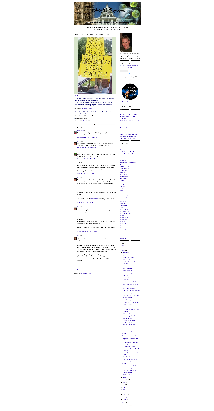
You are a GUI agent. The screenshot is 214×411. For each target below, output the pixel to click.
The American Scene (124, 211)
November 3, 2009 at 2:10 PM (87, 158)
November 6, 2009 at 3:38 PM (87, 215)
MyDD (121, 191)
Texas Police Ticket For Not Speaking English (91, 34)
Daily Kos (122, 158)
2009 (122, 250)
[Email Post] (88, 120)
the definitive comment (86, 108)
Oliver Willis (123, 199)
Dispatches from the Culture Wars (128, 162)
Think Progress (123, 228)
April (124, 392)
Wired (121, 236)
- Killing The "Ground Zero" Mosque (128, 114)
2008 (122, 402)
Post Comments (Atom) (85, 273)
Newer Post (76, 269)
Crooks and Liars (124, 156)
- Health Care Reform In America (127, 128)
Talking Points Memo (125, 209)
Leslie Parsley (80, 130)
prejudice (95, 121)
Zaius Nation (123, 238)
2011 (122, 245)
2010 (122, 248)
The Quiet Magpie (124, 223)
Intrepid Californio (81, 152)
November (125, 255)
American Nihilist (124, 145)
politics (89, 121)
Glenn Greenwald (124, 174)
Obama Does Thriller (127, 357)
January (125, 399)
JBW (78, 141)
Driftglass (122, 164)
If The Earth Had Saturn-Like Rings (131, 290)
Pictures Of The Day (127, 268)
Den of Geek (123, 160)
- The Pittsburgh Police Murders (127, 138)
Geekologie (122, 172)
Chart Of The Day (126, 300)
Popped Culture (123, 205)
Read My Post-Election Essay (126, 101)
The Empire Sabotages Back (129, 336)
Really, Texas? (77, 96)
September (125, 380)
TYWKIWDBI (123, 232)
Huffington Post (123, 178)
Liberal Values (123, 184)
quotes (100, 121)
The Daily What (123, 219)
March (124, 394)
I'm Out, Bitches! (126, 275)
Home (95, 269)
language (81, 121)
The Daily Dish (123, 215)
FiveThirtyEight (123, 170)
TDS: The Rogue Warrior (128, 307)
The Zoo (122, 226)
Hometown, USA (124, 176)
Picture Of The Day (127, 259)
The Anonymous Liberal (125, 213)
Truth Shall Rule (123, 230)
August (124, 382)
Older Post (113, 269)
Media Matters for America (126, 187)
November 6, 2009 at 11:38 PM (87, 263)
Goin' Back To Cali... (127, 266)
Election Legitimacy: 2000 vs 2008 (130, 295)
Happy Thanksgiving (127, 270)
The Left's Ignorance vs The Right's (130, 302)
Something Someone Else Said (129, 282)
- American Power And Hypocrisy (128, 136)
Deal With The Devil (127, 318)
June (124, 387)
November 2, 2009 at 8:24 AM (87, 137)
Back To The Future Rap (128, 257)
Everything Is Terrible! (125, 166)
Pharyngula (122, 203)
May (124, 389)
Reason (121, 207)
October (125, 377)
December (125, 252)
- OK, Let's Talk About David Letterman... (130, 132)
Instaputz (122, 180)
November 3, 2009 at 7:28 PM (87, 186)
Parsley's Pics (123, 201)
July (124, 385)
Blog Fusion (122, 150)
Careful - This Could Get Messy (127, 154)
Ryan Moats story (94, 198)
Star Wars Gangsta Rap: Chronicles (130, 316)
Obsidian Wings (123, 197)
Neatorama (122, 193)
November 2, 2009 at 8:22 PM (87, 148)
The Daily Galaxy (124, 217)
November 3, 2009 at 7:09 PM (87, 173)
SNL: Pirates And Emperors (129, 346)
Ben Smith (122, 147)
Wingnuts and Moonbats (125, 234)
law (85, 121)
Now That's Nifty (124, 195)
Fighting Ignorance (124, 168)
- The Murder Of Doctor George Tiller (129, 134)
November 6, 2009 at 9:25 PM (87, 231)
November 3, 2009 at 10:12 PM (87, 202)
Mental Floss (123, 189)
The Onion (122, 221)
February (125, 397)
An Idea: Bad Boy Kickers (128, 288)
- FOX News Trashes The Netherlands (128, 130)
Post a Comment (77, 267)
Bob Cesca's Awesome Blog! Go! (127, 152)
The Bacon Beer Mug (127, 297)
